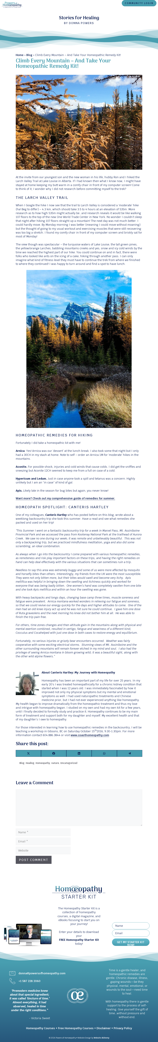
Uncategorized (68, 763)
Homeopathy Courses (40, 1028)
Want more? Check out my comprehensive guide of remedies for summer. (65, 498)
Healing (30, 763)
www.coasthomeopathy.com (90, 735)
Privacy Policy (123, 1028)
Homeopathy (43, 763)
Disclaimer (104, 1028)
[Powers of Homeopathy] (12, 4)
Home (19, 55)
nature (55, 763)
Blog (29, 55)
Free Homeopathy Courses (76, 1028)
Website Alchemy (101, 1038)
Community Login (139, 3)
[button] (131, 942)
